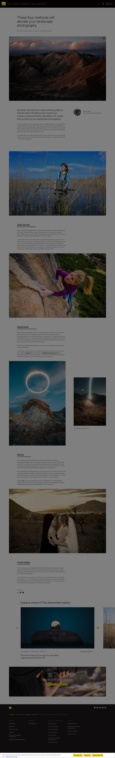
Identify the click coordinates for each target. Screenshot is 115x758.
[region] (57, 755)
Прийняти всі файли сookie (97, 755)
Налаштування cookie (78, 755)
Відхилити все (87, 755)
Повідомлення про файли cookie (11, 756)
